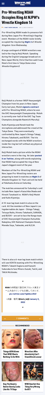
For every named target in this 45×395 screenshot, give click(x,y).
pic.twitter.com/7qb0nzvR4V (22, 294)
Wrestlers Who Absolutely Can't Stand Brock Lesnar (33, 354)
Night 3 (35, 176)
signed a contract (30, 107)
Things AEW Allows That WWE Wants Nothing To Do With (11, 354)
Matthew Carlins (11, 27)
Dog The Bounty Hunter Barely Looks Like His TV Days (11, 387)
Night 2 (28, 42)
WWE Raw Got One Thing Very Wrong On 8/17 (32, 387)
